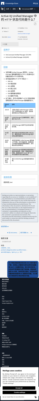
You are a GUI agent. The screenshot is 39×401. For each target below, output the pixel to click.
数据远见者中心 (6, 346)
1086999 (3, 248)
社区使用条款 (5, 366)
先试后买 (4, 335)
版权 (3, 359)
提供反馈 (4, 286)
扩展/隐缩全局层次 (3, 9)
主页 (7, 9)
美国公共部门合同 (6, 342)
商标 (3, 364)
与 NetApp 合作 (6, 340)
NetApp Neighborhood (7, 303)
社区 (3, 298)
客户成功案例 (5, 318)
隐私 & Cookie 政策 (7, 357)
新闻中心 (4, 311)
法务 (3, 353)
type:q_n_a (15, 252)
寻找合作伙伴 (5, 338)
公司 (3, 309)
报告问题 (4, 283)
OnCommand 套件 (27, 9)
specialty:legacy (5, 252)
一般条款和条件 (6, 355)
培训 (3, 296)
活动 (3, 314)
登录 (36, 3)
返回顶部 (4, 226)
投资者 (3, 322)
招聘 (3, 325)
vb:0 (21, 252)
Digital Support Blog (7, 301)
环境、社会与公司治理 (7, 320)
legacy (9, 37)
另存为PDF (35, 24)
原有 (14, 9)
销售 (3, 333)
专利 (3, 362)
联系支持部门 (5, 281)
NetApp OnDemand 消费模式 (9, 344)
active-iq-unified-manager (24, 33)
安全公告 (4, 288)
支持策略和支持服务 (7, 290)
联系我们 (4, 327)
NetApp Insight (5, 316)
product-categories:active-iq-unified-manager (14, 250)
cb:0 (8, 248)
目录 (5, 44)
